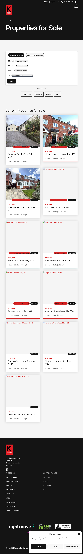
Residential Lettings (35, 55)
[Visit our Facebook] (76, 2)
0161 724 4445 (11, 477)
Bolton (49, 94)
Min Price (11, 61)
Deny (55, 547)
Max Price (12, 66)
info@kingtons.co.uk (52, 2)
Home (7, 21)
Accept (38, 547)
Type (10, 75)
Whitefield (27, 94)
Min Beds (11, 71)
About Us (9, 485)
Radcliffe (38, 94)
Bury (57, 94)
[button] (79, 534)
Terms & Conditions (13, 510)
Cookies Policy (11, 506)
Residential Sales (16, 55)
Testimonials (10, 489)
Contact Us (10, 493)
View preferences (72, 547)
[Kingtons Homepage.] (10, 16)
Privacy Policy (11, 502)
